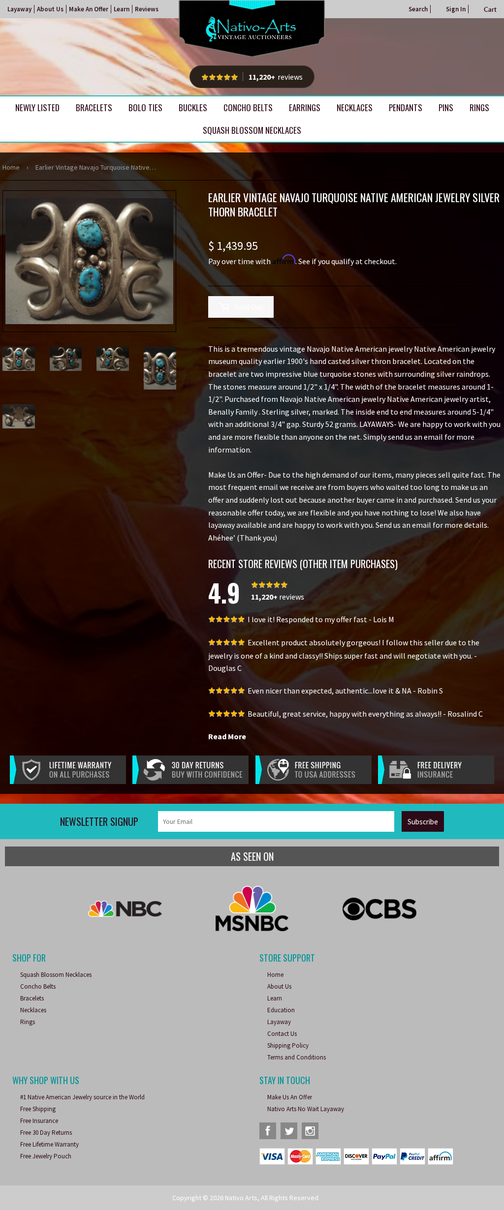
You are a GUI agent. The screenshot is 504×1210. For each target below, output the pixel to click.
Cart (490, 9)
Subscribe (423, 821)
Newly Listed (37, 107)
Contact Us (282, 1033)
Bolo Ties (145, 107)
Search (418, 9)
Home (11, 167)
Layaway (19, 9)
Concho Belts (248, 107)
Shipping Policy (288, 1045)
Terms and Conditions (296, 1057)
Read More (227, 736)
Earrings (304, 107)
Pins (446, 107)
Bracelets (94, 107)
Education (281, 1010)
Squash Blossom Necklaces (252, 130)
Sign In (456, 9)
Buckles (193, 107)
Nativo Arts (241, 1197)
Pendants (405, 107)
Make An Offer (88, 9)
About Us (50, 9)
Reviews (146, 9)
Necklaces (355, 107)
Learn (121, 9)
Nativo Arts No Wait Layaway (305, 1109)
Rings (479, 107)
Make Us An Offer (289, 1097)
